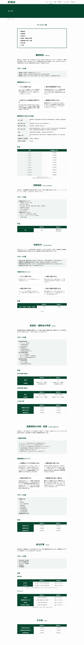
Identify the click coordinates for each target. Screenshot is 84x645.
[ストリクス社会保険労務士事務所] (11, 2)
